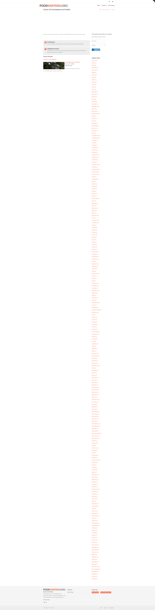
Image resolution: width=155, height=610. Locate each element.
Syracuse (95, 540)
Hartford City (95, 273)
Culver (94, 176)
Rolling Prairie (96, 489)
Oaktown (94, 440)
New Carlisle (95, 414)
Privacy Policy (46, 599)
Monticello (95, 382)
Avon (94, 89)
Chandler (94, 152)
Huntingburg (95, 285)
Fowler (94, 225)
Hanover (94, 268)
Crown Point (95, 174)
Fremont (94, 234)
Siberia (94, 518)
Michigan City (95, 365)
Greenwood (95, 259)
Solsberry (95, 520)
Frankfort (94, 227)
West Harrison (96, 566)
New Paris (95, 421)
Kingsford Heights (96, 309)
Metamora (95, 363)
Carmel (94, 142)
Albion (94, 65)
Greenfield (95, 254)
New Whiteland (96, 426)
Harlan (94, 271)
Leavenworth (95, 334)
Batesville (95, 94)
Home (98, 5)
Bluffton (94, 108)
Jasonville (95, 297)
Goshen (94, 244)
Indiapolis (95, 293)
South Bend (95, 523)
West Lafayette (96, 569)
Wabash (94, 554)
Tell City (94, 542)
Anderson (95, 70)
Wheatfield (95, 571)
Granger (94, 249)
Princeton (95, 469)
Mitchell (94, 372)
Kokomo (94, 317)
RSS (44, 602)
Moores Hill (95, 387)
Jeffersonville (95, 302)
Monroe (94, 375)
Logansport (95, 343)
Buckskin (94, 128)
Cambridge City (96, 135)
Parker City (95, 448)
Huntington (95, 288)
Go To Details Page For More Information (52, 71)
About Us (104, 5)
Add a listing (111, 5)
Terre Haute (95, 544)
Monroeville (95, 377)
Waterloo (94, 564)
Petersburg (95, 455)
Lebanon (94, 336)
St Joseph (95, 532)
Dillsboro (94, 193)
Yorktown (94, 576)
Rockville (94, 486)
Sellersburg (95, 506)
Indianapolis (95, 290)
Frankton (94, 232)
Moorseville (95, 392)
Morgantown (95, 394)
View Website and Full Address (72, 62)
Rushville (94, 496)
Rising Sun (95, 479)
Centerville (95, 150)
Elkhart (94, 205)
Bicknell (94, 101)
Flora (94, 217)
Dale (93, 181)
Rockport (94, 484)
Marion (94, 351)
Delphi (94, 191)
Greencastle (95, 251)
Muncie (94, 404)
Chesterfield (95, 154)
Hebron (94, 276)
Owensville (95, 443)
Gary (94, 239)
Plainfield (94, 457)
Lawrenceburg (96, 331)
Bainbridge (95, 91)
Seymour (94, 511)
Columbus (95, 167)
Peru (93, 452)
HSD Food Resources (106, 592)
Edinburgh (95, 203)
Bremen (94, 118)
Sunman (94, 537)
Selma (94, 508)
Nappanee (95, 406)
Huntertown (95, 283)
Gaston (94, 242)
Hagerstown (95, 263)
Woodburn (95, 574)
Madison (94, 348)
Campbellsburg (96, 137)
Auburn (94, 82)
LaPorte (94, 326)
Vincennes (95, 552)
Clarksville (95, 159)
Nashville (94, 409)
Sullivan (94, 535)
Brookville (95, 123)
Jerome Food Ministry (50, 59)
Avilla (94, 87)
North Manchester (96, 433)
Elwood (94, 210)
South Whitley (96, 525)
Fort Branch (95, 220)
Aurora (94, 84)
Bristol (94, 121)
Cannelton (95, 140)
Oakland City (95, 438)
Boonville (94, 111)
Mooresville (95, 389)
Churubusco (95, 157)
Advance (94, 60)
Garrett (94, 237)
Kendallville (95, 307)
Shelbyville (95, 513)
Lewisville (95, 339)
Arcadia (94, 75)
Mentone (94, 358)
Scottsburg (95, 503)
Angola (94, 72)
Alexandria (95, 67)
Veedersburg (95, 549)
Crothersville (95, 171)
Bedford (94, 96)
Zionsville (95, 578)
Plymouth (95, 462)
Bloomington (95, 106)
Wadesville (95, 557)
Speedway (95, 527)
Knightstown (95, 312)
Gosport (94, 247)
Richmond (95, 477)
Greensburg (95, 256)
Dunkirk (94, 196)
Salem (94, 501)
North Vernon (95, 435)
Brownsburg (95, 125)
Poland (94, 465)
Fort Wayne (95, 222)
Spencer (94, 530)
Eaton (94, 200)
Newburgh (95, 428)
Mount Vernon (96, 399)
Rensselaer (95, 474)
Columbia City (96, 164)
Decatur (94, 188)
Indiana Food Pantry (106, 9)
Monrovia (94, 380)
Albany (94, 62)
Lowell (94, 346)
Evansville (95, 215)
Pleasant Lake (96, 460)
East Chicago (95, 198)
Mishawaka (95, 370)
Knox (94, 314)
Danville (94, 186)
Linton (94, 341)
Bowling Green (96, 113)
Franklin (94, 230)
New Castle (95, 416)
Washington (95, 561)
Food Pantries (54, 6)
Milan (94, 368)
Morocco (94, 397)
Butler (94, 133)
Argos (94, 77)
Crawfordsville (96, 169)
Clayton (94, 162)
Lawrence (95, 329)
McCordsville (95, 356)
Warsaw (94, 559)
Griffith (94, 261)
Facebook (46, 602)
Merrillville (95, 360)
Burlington (95, 130)
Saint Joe (95, 498)
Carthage (94, 145)
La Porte (94, 319)
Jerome (94, 305)
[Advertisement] (77, 20)
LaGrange (95, 324)
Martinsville (95, 353)
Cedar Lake (95, 147)
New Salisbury (96, 423)
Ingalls (94, 295)
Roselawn (95, 494)
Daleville (94, 184)
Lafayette (94, 322)
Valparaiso (95, 547)
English (94, 213)
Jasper (94, 300)
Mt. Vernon (95, 402)
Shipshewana (95, 515)
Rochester (95, 481)
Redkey (94, 472)
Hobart (94, 278)
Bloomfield (95, 104)
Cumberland (95, 179)
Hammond (95, 266)
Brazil (94, 116)
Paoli (94, 445)
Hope (94, 280)
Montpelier (95, 385)
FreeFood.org (95, 592)
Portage (94, 467)
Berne (94, 99)
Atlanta (94, 79)
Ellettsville (95, 208)
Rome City (95, 491)
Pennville (94, 450)
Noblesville (95, 431)
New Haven (95, 418)
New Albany (95, 411)
